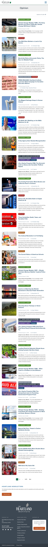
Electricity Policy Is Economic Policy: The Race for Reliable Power (31, 59)
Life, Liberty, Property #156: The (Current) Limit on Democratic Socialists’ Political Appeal (31, 165)
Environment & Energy (24, 19)
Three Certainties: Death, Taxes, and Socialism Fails (29, 218)
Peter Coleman (34, 352)
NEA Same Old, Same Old (26, 465)
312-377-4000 (5, 526)
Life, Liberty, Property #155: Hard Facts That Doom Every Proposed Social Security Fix (31, 328)
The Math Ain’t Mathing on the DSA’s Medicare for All (30, 121)
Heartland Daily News (21, 519)
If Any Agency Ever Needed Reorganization (32, 141)
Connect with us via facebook (3, 529)
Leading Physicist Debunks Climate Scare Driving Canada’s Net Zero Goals (31, 349)
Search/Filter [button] (41, 14)
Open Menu (45, 2)
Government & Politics (38, 321)
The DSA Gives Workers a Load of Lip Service (30, 42)
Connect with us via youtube (8, 529)
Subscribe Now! (7, 494)
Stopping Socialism (21, 540)
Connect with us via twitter (5, 529)
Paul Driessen (35, 104)
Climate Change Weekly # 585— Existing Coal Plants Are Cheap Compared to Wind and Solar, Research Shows (31, 411)
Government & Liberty (24, 323)
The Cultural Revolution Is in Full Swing (30, 236)
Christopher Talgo (36, 45)
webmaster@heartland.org (7, 527)
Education (21, 232)
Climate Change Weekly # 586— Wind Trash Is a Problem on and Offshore (30, 369)
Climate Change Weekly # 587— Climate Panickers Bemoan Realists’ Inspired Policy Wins (31, 272)
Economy (33, 323)
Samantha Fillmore (32, 87)
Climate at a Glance (21, 533)
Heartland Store (20, 522)
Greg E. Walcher (35, 143)
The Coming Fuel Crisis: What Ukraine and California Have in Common (31, 182)
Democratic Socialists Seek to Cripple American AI (30, 199)
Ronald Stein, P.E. (36, 62)
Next (30, 479)
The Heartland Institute (7, 2)
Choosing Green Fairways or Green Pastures (29, 306)
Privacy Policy (19, 545)
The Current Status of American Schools (31, 254)
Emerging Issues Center (25, 76)
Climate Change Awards (22, 524)
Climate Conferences (21, 530)
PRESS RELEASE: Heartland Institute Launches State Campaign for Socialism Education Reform (30, 81)
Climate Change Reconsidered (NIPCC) (23, 527)
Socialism (34, 76)
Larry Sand (34, 238)
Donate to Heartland (39, 528)
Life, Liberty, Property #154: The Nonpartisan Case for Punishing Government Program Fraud (28, 393)
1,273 (26, 479)
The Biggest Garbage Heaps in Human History (30, 101)
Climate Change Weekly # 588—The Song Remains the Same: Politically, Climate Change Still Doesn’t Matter (31, 24)
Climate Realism (20, 535)
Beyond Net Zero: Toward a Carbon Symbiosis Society (29, 429)
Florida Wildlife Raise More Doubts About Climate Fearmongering (31, 449)
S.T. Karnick (34, 169)
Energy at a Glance (21, 537)
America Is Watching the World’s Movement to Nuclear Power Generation (31, 289)
